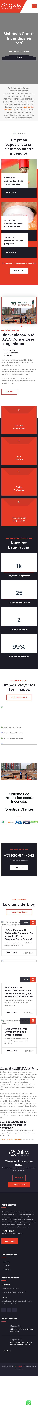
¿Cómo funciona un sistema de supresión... (21, 1330)
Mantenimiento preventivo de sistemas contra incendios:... (21, 1344)
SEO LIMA (18, 1366)
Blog (26, 922)
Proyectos (6, 1269)
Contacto (6, 1266)
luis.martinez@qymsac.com (15, 1292)
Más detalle (11, 193)
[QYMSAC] (11, 6)
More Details (11, 952)
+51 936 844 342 (13, 1288)
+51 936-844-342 (19, 855)
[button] (2, 822)
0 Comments (29, 953)
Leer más (7, 1351)
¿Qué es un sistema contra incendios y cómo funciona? (15, 1031)
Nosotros (6, 1262)
